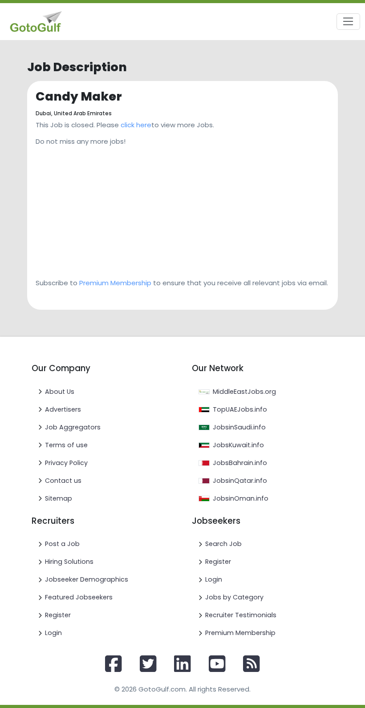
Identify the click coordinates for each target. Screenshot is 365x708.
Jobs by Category (234, 597)
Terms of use (66, 445)
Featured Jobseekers (79, 597)
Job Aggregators (73, 427)
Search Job (223, 543)
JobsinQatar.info (240, 480)
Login (53, 632)
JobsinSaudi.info (239, 427)
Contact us (63, 480)
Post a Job (62, 543)
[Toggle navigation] (348, 21)
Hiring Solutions (69, 561)
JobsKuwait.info (238, 445)
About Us (59, 391)
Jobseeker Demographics (86, 579)
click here (136, 124)
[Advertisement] (182, 209)
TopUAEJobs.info (240, 409)
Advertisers (63, 409)
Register (58, 615)
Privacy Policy (66, 462)
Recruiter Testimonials (240, 615)
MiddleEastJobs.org (244, 391)
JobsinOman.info (240, 498)
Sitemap (58, 498)
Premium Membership (115, 282)
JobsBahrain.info (240, 462)
